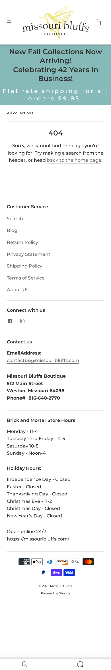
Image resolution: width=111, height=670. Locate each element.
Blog (12, 230)
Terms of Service (26, 278)
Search (15, 218)
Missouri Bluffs (61, 586)
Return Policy (22, 242)
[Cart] (98, 22)
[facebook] (9, 321)
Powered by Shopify (55, 593)
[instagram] (22, 321)
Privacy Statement (28, 254)
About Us (17, 289)
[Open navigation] (13, 22)
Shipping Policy (24, 266)
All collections (20, 113)
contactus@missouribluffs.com (43, 360)
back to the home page (74, 160)
